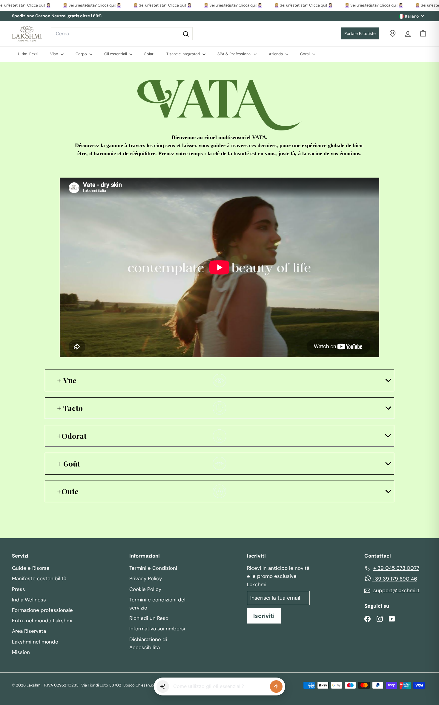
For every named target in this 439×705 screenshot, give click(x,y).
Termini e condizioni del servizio (157, 603)
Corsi (305, 53)
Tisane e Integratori (183, 53)
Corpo (82, 53)
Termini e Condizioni (153, 568)
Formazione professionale (42, 610)
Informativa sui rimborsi (157, 628)
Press (18, 589)
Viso (54, 53)
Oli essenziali (116, 53)
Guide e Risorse (31, 568)
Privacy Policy (145, 578)
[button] (162, 686)
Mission (21, 652)
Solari (149, 53)
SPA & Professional (234, 53)
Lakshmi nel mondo (35, 641)
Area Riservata (29, 631)
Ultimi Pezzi (28, 53)
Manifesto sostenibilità (39, 578)
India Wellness (29, 599)
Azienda (276, 53)
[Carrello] (423, 33)
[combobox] (122, 33)
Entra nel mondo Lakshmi (42, 620)
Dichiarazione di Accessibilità (148, 643)
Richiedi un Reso (148, 618)
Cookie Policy (145, 589)
